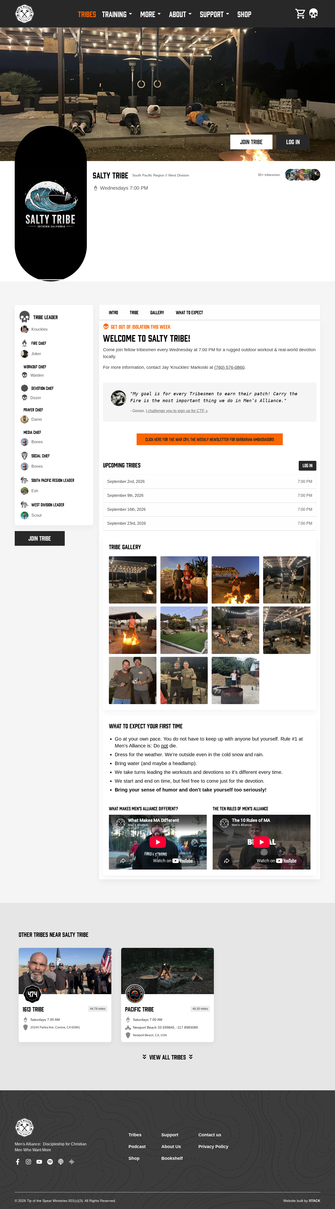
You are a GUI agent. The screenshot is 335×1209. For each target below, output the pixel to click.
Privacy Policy (213, 1146)
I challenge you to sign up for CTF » (177, 411)
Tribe (134, 312)
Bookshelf (172, 1158)
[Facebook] (18, 1162)
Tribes (135, 1134)
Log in (293, 141)
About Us (171, 1146)
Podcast (137, 1146)
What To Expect (189, 312)
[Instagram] (28, 1162)
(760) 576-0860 (229, 367)
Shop (134, 1158)
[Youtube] (39, 1162)
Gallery (157, 312)
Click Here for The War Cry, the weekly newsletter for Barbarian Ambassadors (209, 439)
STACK (314, 1201)
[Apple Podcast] (61, 1162)
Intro (113, 312)
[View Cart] (301, 14)
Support (169, 1134)
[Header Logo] (24, 13)
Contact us (209, 1134)
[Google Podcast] (72, 1162)
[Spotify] (50, 1162)
